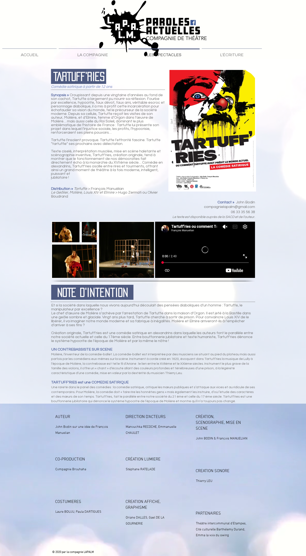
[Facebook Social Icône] (193, 22)
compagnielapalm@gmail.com (229, 207)
